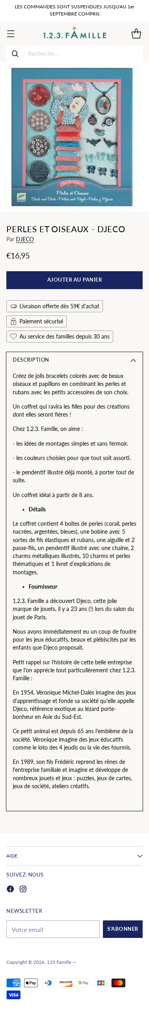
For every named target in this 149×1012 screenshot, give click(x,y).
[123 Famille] (74, 33)
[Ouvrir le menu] (10, 33)
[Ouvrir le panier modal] (136, 33)
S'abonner (122, 929)
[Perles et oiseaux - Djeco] (74, 136)
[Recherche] (15, 53)
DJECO (25, 239)
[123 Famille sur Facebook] (10, 890)
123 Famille (59, 962)
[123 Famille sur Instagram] (23, 890)
